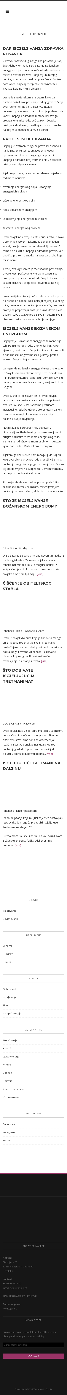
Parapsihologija (12, 1013)
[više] (40, 574)
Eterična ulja (10, 1040)
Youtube (8, 1140)
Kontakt (7, 961)
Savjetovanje (11, 918)
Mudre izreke (11, 1097)
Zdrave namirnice (13, 1088)
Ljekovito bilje (11, 1056)
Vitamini (7, 1072)
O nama (7, 945)
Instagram (9, 1132)
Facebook (9, 1124)
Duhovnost (9, 989)
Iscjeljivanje (33, 34)
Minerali (7, 1064)
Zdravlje (7, 1080)
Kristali (7, 1048)
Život (6, 1005)
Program (8, 953)
